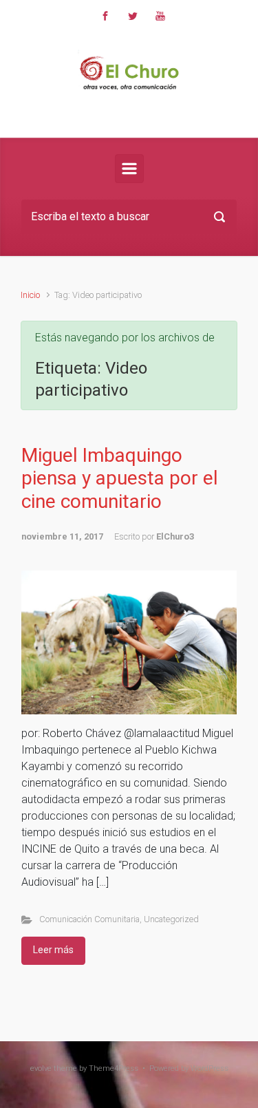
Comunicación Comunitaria (89, 919)
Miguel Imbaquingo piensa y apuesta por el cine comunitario (119, 478)
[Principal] (129, 168)
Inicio (30, 295)
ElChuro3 (175, 536)
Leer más (53, 949)
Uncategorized (171, 919)
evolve (41, 1068)
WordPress (209, 1068)
